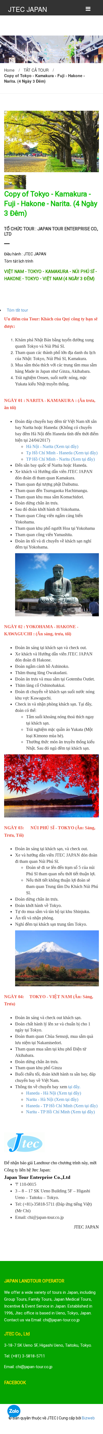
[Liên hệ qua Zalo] (14, 1411)
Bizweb (88, 1418)
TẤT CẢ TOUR (36, 70)
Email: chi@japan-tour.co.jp (28, 1366)
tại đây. (74, 1086)
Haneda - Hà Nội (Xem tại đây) (53, 1093)
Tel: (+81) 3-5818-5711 (24, 1356)
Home (9, 70)
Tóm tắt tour (17, 310)
